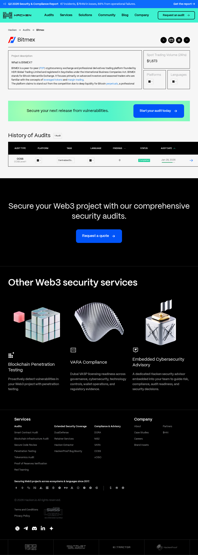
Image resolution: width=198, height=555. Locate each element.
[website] (179, 40)
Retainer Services (64, 439)
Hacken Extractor (63, 445)
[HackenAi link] (30, 547)
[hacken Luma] (51, 528)
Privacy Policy (22, 516)
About (137, 426)
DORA (97, 433)
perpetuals (112, 84)
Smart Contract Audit (26, 433)
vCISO (97, 457)
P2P (42, 68)
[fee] (171, 40)
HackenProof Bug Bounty (68, 451)
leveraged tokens (53, 80)
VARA (97, 445)
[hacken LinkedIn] (43, 528)
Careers (138, 439)
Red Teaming (21, 470)
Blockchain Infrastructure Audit (31, 439)
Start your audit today (155, 110)
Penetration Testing (25, 451)
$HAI (165, 433)
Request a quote (95, 236)
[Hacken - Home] (19, 15)
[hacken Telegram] (26, 528)
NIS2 (97, 439)
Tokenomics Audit (24, 457)
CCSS (97, 451)
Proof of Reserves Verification (30, 464)
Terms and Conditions (26, 510)
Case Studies (141, 433)
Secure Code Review (25, 445)
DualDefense (61, 433)
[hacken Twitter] (17, 528)
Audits (49, 15)
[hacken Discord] (34, 528)
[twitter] (163, 40)
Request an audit (173, 15)
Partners (167, 426)
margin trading (76, 80)
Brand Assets (141, 445)
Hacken (12, 30)
